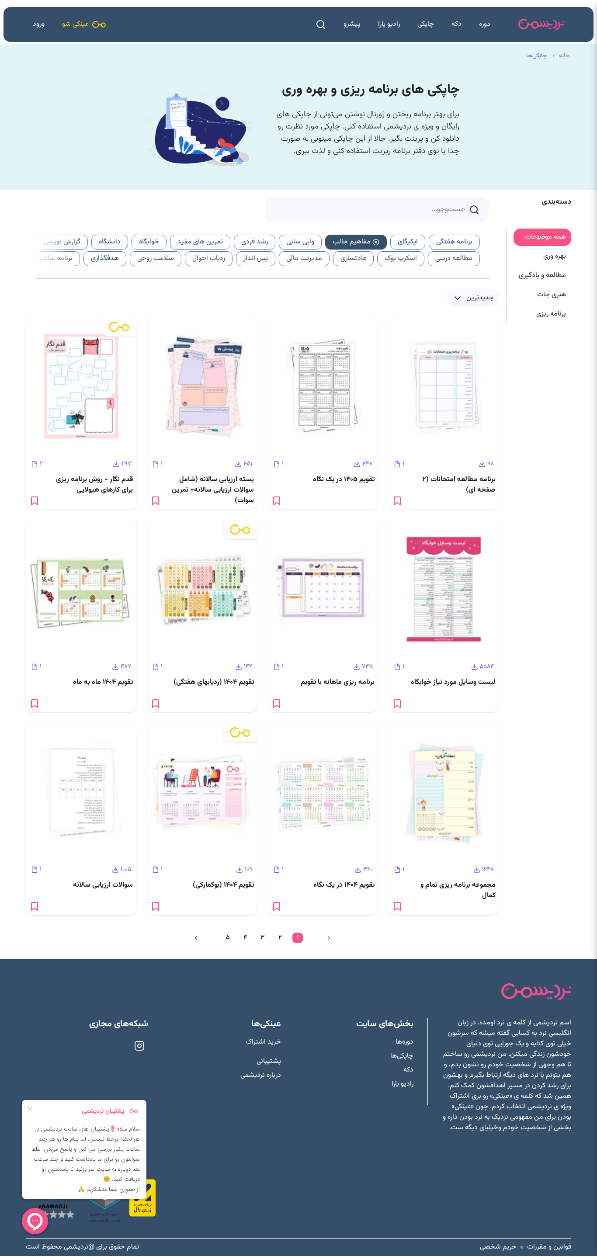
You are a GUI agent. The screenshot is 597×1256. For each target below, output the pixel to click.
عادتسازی (353, 258)
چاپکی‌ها (401, 1056)
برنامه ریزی (551, 314)
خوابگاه (149, 241)
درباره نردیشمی (260, 1075)
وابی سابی (300, 241)
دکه (456, 24)
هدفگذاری (105, 258)
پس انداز (255, 258)
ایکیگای (408, 241)
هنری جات (551, 294)
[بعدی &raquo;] (196, 938)
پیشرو (352, 24)
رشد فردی (254, 241)
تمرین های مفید (200, 241)
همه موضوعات (545, 237)
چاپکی (425, 24)
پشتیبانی (269, 1061)
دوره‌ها (404, 1042)
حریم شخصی (498, 1247)
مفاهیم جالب (352, 241)
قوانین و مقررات (549, 1247)
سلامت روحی (155, 258)
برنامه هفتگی (454, 241)
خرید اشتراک (263, 1042)
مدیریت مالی (304, 258)
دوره (484, 24)
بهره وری (554, 256)
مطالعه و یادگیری (542, 275)
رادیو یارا (389, 24)
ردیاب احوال (208, 258)
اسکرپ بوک (401, 258)
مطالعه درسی (453, 258)
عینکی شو (75, 24)
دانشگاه (110, 241)
